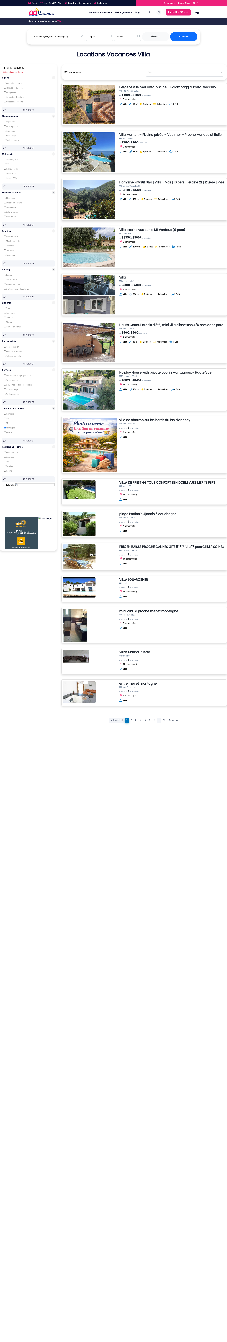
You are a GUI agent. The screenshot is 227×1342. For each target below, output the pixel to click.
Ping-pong (10, 255)
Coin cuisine (11, 207)
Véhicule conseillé (13, 356)
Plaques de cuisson (14, 88)
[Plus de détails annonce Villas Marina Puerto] (76, 656)
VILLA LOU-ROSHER (133, 580)
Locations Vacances (99, 12)
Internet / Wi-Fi (12, 160)
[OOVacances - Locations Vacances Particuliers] (29, 21)
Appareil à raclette (14, 83)
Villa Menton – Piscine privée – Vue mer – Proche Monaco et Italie (170, 135)
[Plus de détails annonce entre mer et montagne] (79, 692)
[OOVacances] (41, 12)
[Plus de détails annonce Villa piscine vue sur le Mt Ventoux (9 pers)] (89, 247)
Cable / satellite (12, 169)
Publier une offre (176, 12)
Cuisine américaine (14, 203)
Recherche (102, 3)
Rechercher (184, 36)
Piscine (9, 322)
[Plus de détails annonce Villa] (89, 294)
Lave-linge (10, 131)
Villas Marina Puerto (134, 652)
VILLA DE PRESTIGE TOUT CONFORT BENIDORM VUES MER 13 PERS (167, 483)
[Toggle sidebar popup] (197, 12)
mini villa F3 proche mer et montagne (148, 611)
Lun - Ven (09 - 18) (52, 3)
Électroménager (10, 116)
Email (34, 3)
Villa (122, 277)
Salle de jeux (11, 217)
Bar (7, 462)
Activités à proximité (12, 447)
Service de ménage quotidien (18, 375)
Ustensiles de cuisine (15, 97)
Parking (6, 269)
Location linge (12, 389)
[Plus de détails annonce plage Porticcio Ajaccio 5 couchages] (79, 524)
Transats (10, 250)
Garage (9, 275)
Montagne (10, 428)
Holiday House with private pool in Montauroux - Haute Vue (165, 372)
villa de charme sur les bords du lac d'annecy (154, 420)
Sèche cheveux (12, 140)
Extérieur (6, 231)
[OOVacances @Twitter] (198, 3)
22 (164, 720)
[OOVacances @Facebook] (194, 3)
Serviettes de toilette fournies (19, 385)
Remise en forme (13, 327)
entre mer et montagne (138, 684)
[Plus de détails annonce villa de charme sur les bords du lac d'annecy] (90, 445)
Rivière (9, 432)
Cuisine (5, 77)
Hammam (10, 313)
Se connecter (169, 3)
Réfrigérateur (12, 92)
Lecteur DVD (11, 178)
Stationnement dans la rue (17, 289)
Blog (137, 12)
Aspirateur (10, 122)
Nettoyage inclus (13, 394)
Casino (9, 471)
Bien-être (6, 303)
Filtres (157, 36)
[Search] (150, 12)
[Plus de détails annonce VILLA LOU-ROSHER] (79, 587)
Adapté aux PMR (13, 347)
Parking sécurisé (13, 284)
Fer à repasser (12, 126)
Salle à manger (12, 212)
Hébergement (122, 12)
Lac (7, 419)
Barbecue (10, 246)
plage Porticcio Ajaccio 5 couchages (147, 514)
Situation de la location (13, 408)
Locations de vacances (79, 3)
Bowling (9, 466)
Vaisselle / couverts (14, 102)
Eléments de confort (12, 192)
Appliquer (28, 110)
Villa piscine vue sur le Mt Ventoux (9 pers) (152, 230)
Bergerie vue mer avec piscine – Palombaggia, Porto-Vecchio (167, 87)
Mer (7, 423)
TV (7, 164)
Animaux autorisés (14, 351)
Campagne (10, 414)
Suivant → (173, 720)
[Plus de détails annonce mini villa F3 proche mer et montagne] (75, 625)
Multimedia (7, 154)
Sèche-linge (11, 136)
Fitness (9, 308)
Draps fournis (12, 380)
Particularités (9, 341)
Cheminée (10, 198)
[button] (158, 12)
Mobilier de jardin (13, 241)
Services (6, 370)
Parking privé (11, 280)
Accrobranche (12, 452)
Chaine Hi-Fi (11, 173)
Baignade (10, 457)
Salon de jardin (12, 237)
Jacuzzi (9, 318)
